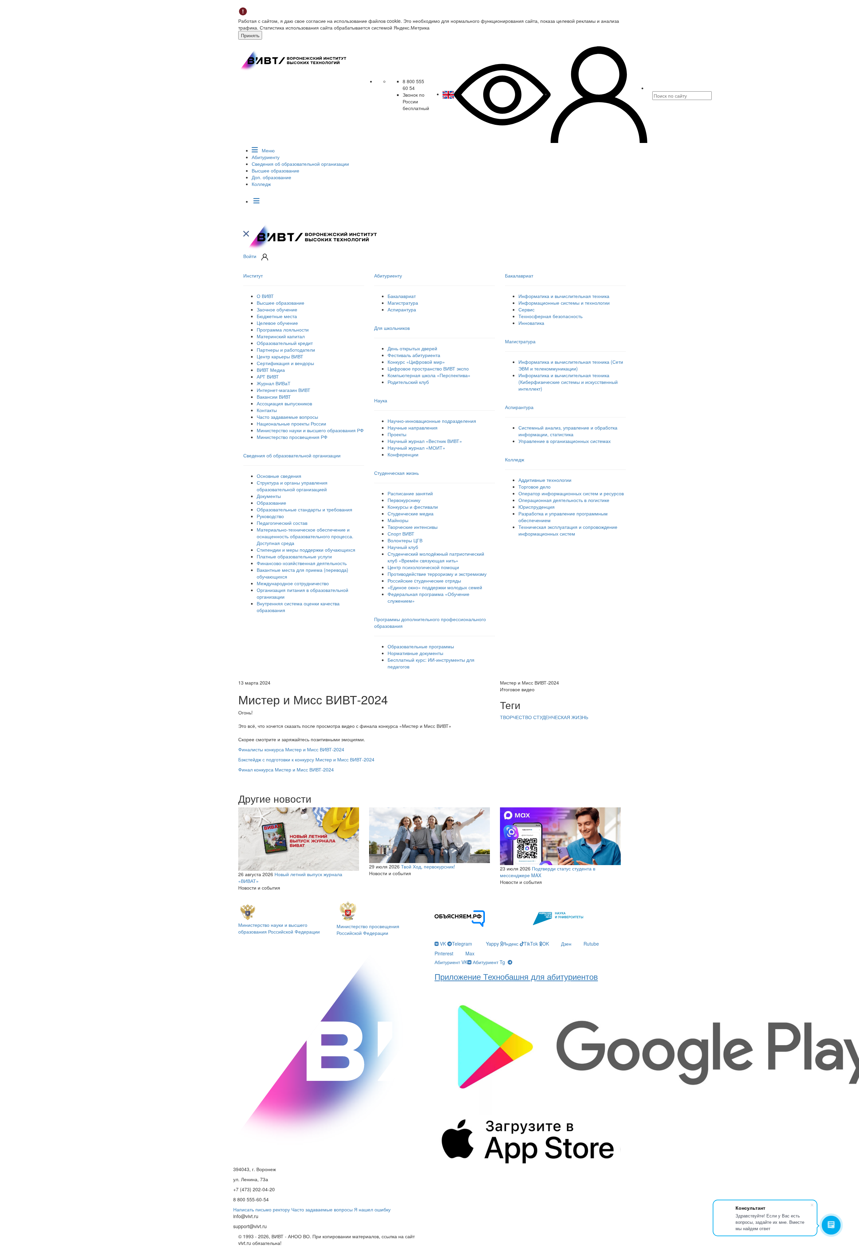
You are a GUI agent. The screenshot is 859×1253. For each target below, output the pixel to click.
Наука (380, 400)
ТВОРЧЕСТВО (516, 717)
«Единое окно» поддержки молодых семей (435, 587)
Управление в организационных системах (564, 441)
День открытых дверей (412, 348)
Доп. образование (271, 177)
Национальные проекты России (291, 423)
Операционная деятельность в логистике (563, 500)
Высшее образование (275, 170)
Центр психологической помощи (423, 567)
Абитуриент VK (451, 962)
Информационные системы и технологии (564, 302)
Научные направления (413, 427)
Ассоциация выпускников (284, 403)
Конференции (403, 454)
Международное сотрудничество (293, 583)
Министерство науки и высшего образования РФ (310, 430)
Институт (253, 275)
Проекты (397, 434)
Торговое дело (534, 486)
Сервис (526, 309)
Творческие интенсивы (413, 526)
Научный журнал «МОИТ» (416, 447)
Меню (267, 150)
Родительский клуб (408, 382)
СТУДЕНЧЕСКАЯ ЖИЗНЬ (560, 717)
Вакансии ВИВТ (274, 396)
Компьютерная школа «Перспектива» (429, 375)
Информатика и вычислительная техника (563, 296)
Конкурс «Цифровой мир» (416, 361)
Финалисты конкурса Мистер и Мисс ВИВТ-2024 (291, 749)
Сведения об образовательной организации (300, 163)
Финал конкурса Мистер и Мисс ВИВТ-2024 (286, 769)
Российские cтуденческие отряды (424, 580)
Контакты (267, 410)
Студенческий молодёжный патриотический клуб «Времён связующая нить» (436, 557)
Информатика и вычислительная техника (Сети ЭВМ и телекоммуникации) (570, 365)
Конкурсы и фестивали (413, 506)
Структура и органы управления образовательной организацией (292, 486)
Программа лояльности (283, 329)
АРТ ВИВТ (268, 376)
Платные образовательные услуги (294, 556)
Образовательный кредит (285, 343)
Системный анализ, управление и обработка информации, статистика (567, 431)
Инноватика (531, 322)
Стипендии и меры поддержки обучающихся (306, 549)
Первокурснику (404, 500)
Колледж (261, 184)
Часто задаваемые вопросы (287, 416)
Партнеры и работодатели (286, 349)
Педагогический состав (282, 522)
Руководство (270, 516)
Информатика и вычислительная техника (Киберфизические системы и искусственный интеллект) (568, 382)
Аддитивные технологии (544, 480)
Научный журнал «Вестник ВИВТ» (425, 441)
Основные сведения (279, 475)
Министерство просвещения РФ (292, 437)
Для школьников (392, 327)
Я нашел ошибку (372, 1209)
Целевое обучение (277, 322)
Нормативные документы (415, 653)
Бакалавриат (402, 296)
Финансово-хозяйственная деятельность (302, 563)
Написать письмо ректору (261, 1209)
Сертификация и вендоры (285, 363)
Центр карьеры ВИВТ (280, 356)
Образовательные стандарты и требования (304, 509)
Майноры (398, 520)
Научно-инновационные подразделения (432, 420)
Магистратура (403, 302)
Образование (271, 502)
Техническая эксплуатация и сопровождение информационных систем (567, 530)
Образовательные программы (421, 646)
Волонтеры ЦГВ (405, 540)
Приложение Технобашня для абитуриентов (516, 976)
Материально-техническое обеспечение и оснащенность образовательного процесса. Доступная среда (305, 536)
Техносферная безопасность (550, 316)
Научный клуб (403, 547)
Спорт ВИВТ (401, 533)
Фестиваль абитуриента (414, 355)
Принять (250, 35)
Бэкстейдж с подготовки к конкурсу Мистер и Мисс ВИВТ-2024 (306, 759)
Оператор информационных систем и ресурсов (571, 493)
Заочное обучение (277, 309)
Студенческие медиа (411, 513)
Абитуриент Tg (489, 962)
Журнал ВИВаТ (274, 383)
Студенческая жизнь (396, 472)
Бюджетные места (277, 316)
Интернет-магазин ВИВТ (283, 390)
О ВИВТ (265, 296)
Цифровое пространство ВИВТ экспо (428, 368)
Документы (269, 496)
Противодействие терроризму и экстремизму (437, 573)
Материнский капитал (281, 336)
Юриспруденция (536, 506)
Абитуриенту (266, 157)
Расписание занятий (410, 493)
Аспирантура (402, 309)
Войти (249, 256)
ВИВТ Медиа (271, 369)
